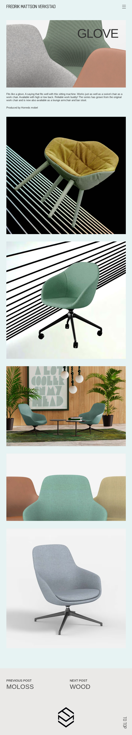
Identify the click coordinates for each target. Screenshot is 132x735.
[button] (124, 7)
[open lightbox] (66, 175)
